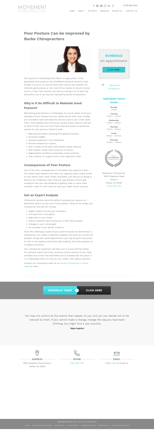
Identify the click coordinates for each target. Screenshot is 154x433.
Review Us (117, 11)
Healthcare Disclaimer (42, 425)
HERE (113, 363)
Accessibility (103, 425)
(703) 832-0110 (130, 5)
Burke (27, 425)
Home (72, 11)
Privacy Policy (73, 425)
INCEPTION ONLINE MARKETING (85, 422)
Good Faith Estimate (120, 425)
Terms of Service (88, 425)
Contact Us (131, 11)
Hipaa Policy (59, 425)
